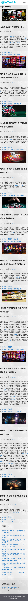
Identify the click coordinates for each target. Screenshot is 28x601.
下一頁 (12, 521)
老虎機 (12, 36)
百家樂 (11, 139)
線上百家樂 (20, 149)
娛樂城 (4, 52)
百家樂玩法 (11, 195)
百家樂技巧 (11, 149)
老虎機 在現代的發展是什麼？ (12, 27)
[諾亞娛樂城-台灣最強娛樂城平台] (9, 2)
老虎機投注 (17, 54)
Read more (16, 512)
